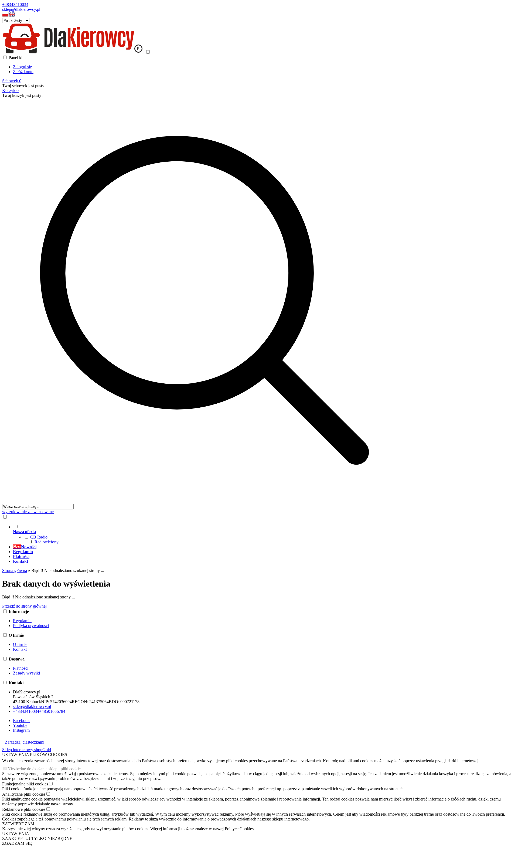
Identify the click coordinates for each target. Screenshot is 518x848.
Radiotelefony (47, 542)
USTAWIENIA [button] (15, 833)
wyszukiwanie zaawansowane (28, 511)
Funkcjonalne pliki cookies (25, 784)
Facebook (21, 720)
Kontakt (20, 649)
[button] (5, 15)
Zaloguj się (22, 66)
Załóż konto (23, 71)
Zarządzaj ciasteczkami (24, 742)
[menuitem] (210, 534)
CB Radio (38, 537)
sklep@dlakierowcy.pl (21, 9)
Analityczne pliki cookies (23, 794)
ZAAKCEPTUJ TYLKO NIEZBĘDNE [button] (37, 838)
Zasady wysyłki (26, 673)
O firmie (20, 644)
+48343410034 (15, 4)
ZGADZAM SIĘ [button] (17, 843)
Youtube (20, 725)
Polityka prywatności (31, 625)
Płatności (20, 668)
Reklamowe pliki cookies (23, 809)
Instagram (21, 730)
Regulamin (22, 620)
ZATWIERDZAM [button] (18, 824)
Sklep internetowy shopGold (26, 749)
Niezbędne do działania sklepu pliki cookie (44, 769)
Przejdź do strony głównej (24, 606)
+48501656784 (52, 711)
